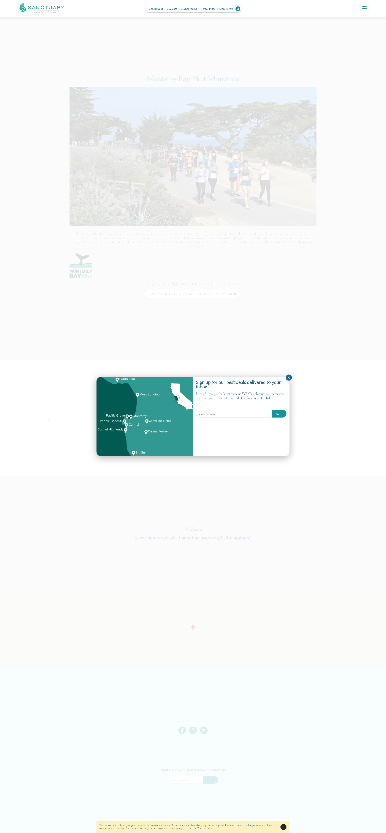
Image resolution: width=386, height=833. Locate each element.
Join (279, 413)
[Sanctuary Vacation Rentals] (42, 8)
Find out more (204, 828)
